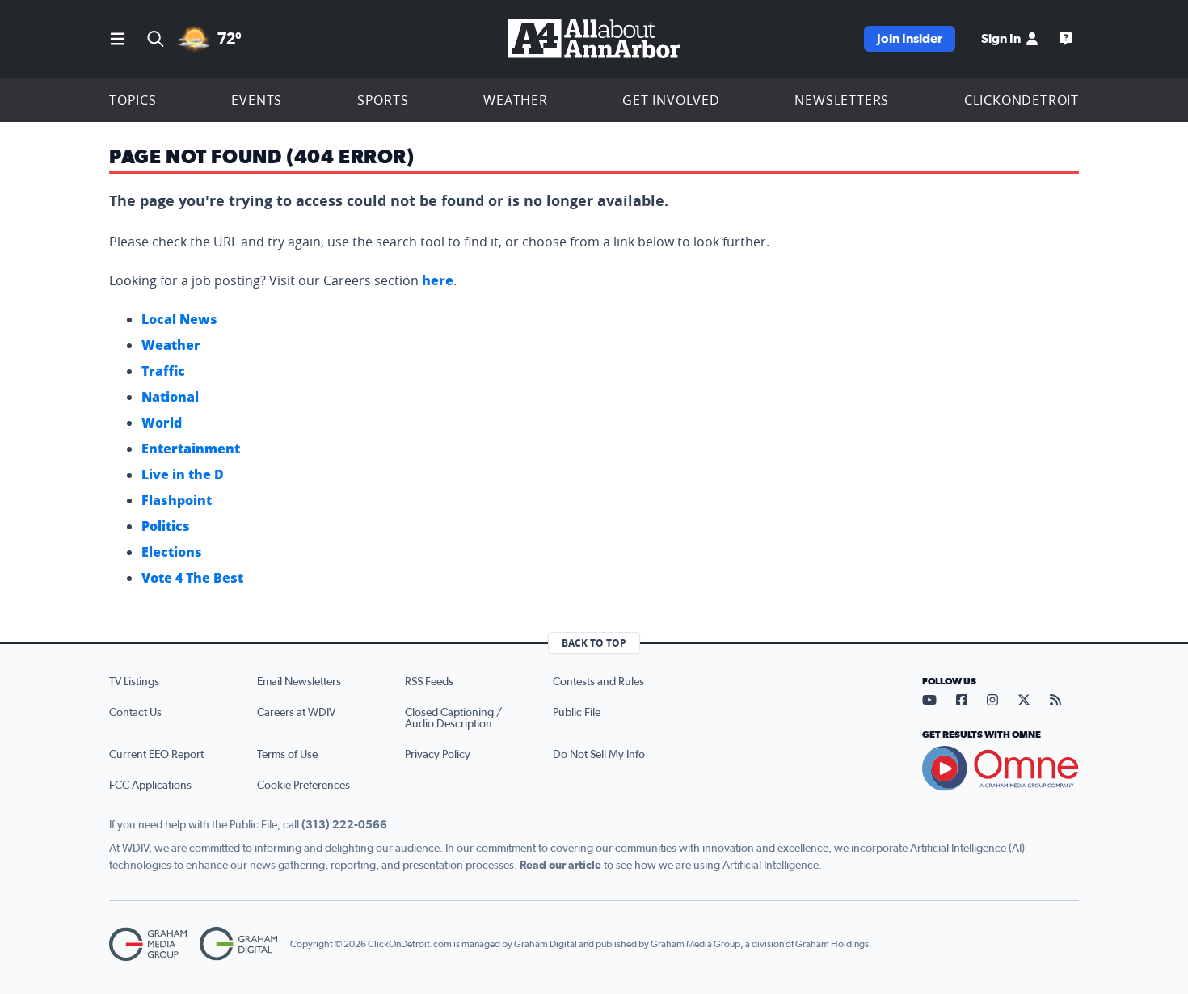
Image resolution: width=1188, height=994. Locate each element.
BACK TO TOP (594, 643)
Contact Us (135, 712)
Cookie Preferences (303, 785)
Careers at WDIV (296, 712)
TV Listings (134, 682)
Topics (133, 100)
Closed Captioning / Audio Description (453, 718)
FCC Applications (150, 785)
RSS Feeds (429, 682)
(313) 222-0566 (344, 825)
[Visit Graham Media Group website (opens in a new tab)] (148, 944)
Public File (576, 712)
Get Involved (671, 100)
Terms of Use (287, 754)
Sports (383, 100)
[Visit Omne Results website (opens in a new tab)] (1000, 768)
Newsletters (841, 100)
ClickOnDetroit (1021, 100)
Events (256, 100)
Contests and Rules (598, 682)
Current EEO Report (156, 754)
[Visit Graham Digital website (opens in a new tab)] (238, 944)
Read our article (560, 865)
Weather (515, 100)
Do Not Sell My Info (599, 754)
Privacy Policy (437, 754)
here (437, 280)
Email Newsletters (299, 682)
